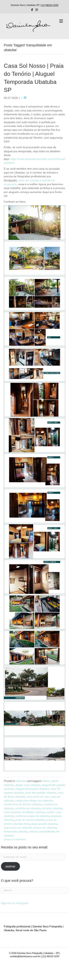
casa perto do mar (38, 796)
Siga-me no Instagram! (15, 903)
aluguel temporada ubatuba (32, 788)
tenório (33, 831)
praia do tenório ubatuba (30, 819)
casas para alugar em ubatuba (34, 800)
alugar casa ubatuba (27, 784)
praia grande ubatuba (44, 823)
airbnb (45, 780)
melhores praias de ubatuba (32, 815)
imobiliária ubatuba (33, 812)
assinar (10, 866)
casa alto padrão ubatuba (40, 792)
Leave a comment (15, 839)
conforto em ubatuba (28, 808)
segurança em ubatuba (18, 827)
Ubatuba (21, 780)
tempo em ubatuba (45, 827)
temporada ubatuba (16, 831)
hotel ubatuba (12, 812)
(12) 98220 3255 (49, 5)
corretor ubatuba (52, 808)
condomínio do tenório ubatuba (23, 804)
